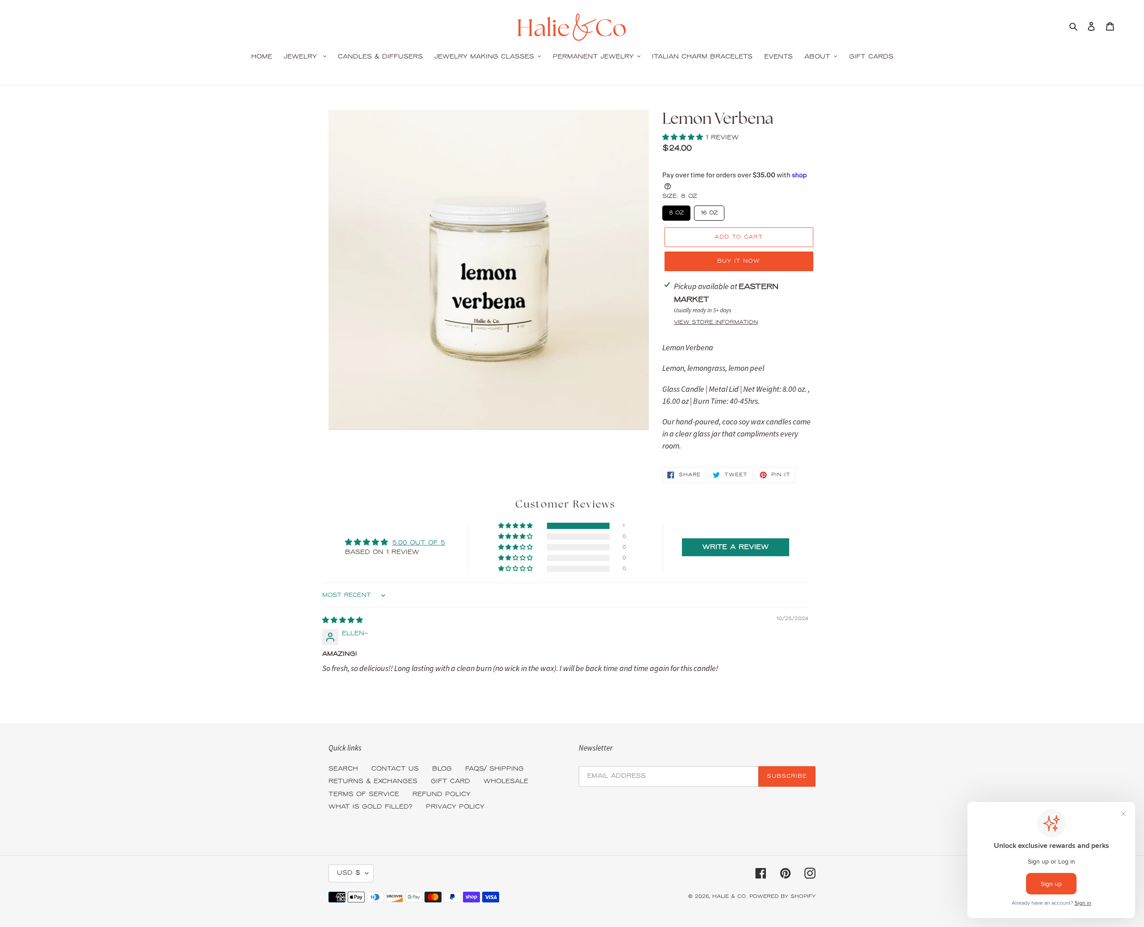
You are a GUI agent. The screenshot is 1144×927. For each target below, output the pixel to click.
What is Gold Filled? (370, 807)
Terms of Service (363, 794)
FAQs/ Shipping (494, 769)
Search (343, 769)
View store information (716, 322)
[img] (342, 621)
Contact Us (395, 769)
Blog (442, 769)
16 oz (709, 211)
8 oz (676, 211)
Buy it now (738, 261)
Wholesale (506, 781)
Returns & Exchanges (372, 781)
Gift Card (450, 781)
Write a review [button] (735, 547)
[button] (684, 138)
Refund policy (441, 794)
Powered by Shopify (782, 896)
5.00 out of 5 (418, 543)
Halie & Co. (729, 896)
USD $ (349, 873)
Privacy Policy (455, 807)
